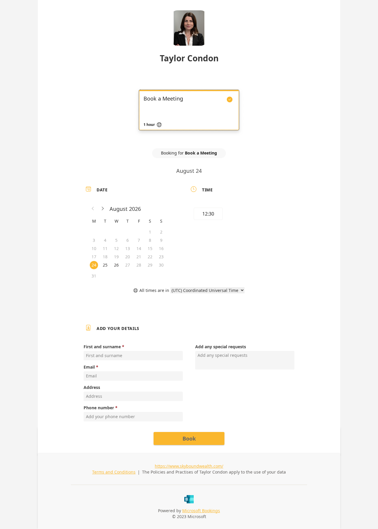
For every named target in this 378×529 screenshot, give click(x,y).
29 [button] (150, 265)
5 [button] (116, 240)
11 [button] (105, 248)
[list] (189, 115)
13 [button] (127, 248)
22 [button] (150, 256)
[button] (93, 208)
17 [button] (94, 256)
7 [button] (139, 240)
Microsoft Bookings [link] (201, 510)
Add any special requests (220, 346)
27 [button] (127, 265)
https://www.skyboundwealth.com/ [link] (189, 466)
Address (92, 387)
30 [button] (161, 265)
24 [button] (94, 265)
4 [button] (105, 240)
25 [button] (105, 265)
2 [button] (161, 232)
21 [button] (138, 256)
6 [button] (127, 240)
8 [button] (150, 240)
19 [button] (116, 256)
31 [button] (94, 276)
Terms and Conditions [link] (114, 472)
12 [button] (116, 248)
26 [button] (116, 265)
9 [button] (161, 240)
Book (189, 438)
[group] (241, 215)
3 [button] (94, 240)
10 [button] (94, 248)
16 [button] (161, 248)
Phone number (99, 407)
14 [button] (138, 248)
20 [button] (127, 256)
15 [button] (150, 248)
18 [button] (105, 256)
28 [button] (138, 265)
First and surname (102, 346)
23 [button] (161, 256)
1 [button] (150, 232)
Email (89, 367)
